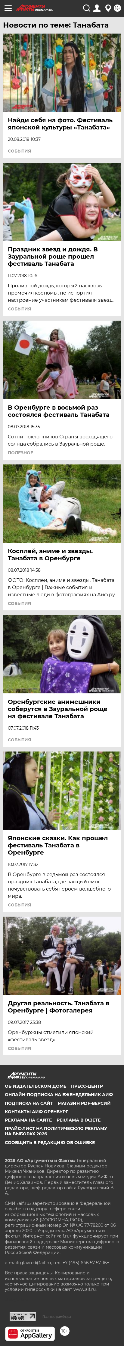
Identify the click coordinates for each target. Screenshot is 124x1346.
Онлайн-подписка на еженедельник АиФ (59, 1094)
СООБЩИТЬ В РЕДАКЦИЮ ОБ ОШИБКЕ (50, 1142)
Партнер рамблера (56, 1316)
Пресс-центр (87, 1086)
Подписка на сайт (29, 1103)
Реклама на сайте (28, 1120)
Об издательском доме (35, 1086)
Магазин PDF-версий (84, 1103)
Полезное (20, 453)
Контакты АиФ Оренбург (36, 1111)
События (19, 151)
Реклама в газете (79, 1120)
